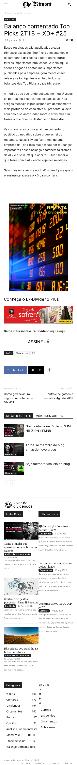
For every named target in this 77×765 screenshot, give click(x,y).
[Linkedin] (40, 698)
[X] (40, 702)
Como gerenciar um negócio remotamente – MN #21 (20, 398)
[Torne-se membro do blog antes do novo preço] (14, 449)
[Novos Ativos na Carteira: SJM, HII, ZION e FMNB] (14, 431)
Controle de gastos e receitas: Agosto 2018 (58, 396)
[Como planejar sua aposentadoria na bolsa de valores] (21, 531)
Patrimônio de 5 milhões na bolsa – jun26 (55, 565)
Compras (44, 610)
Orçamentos (46, 570)
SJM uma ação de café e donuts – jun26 (53, 528)
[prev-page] (6, 483)
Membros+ (32, 13)
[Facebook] (40, 689)
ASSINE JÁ (38, 341)
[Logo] (37, 4)
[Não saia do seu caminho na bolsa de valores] (21, 635)
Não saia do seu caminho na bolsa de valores (21, 650)
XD (33, 353)
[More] (49, 370)
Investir (19, 13)
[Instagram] (40, 694)
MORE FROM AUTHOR (49, 416)
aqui (53, 331)
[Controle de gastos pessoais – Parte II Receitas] (21, 586)
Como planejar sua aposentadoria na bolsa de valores (20, 547)
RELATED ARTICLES (18, 416)
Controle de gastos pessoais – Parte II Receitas (21, 600)
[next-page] (12, 483)
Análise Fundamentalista (17, 554)
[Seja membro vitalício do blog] (14, 468)
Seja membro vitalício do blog (48, 464)
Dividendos (45, 533)
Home (7, 13)
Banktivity (10, 606)
